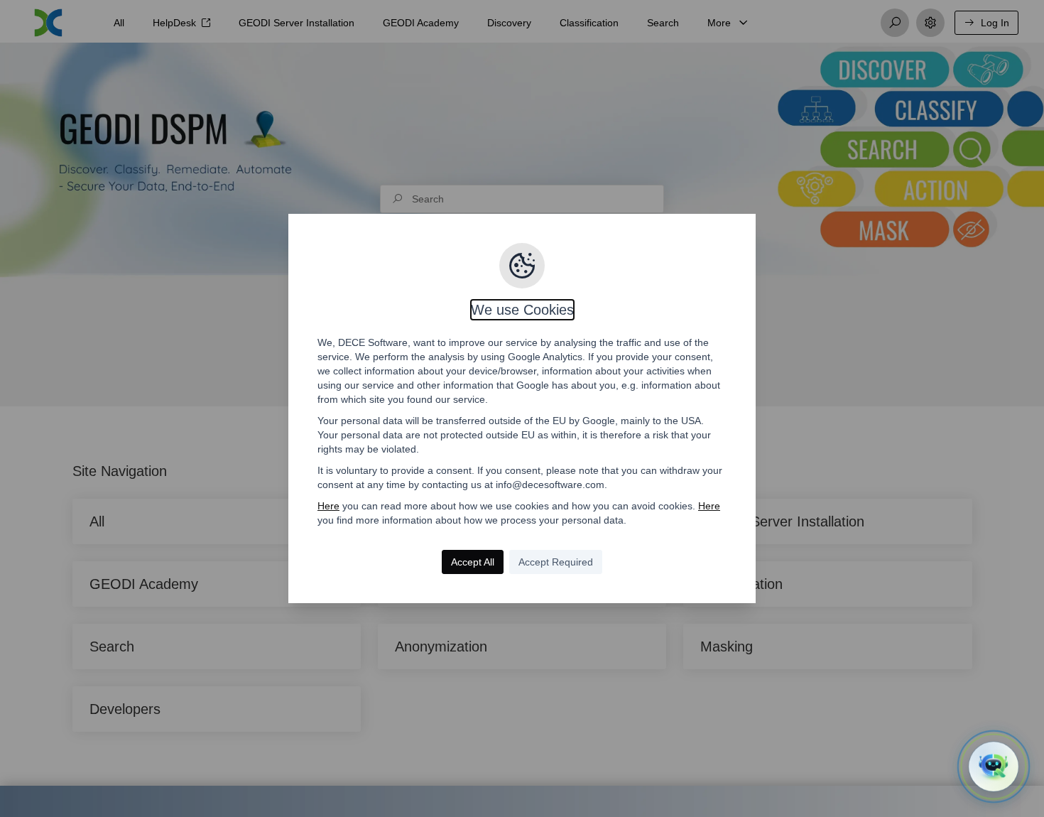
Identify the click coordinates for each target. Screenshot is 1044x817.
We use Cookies (522, 310)
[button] (993, 766)
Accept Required (555, 562)
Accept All (472, 562)
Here (328, 506)
